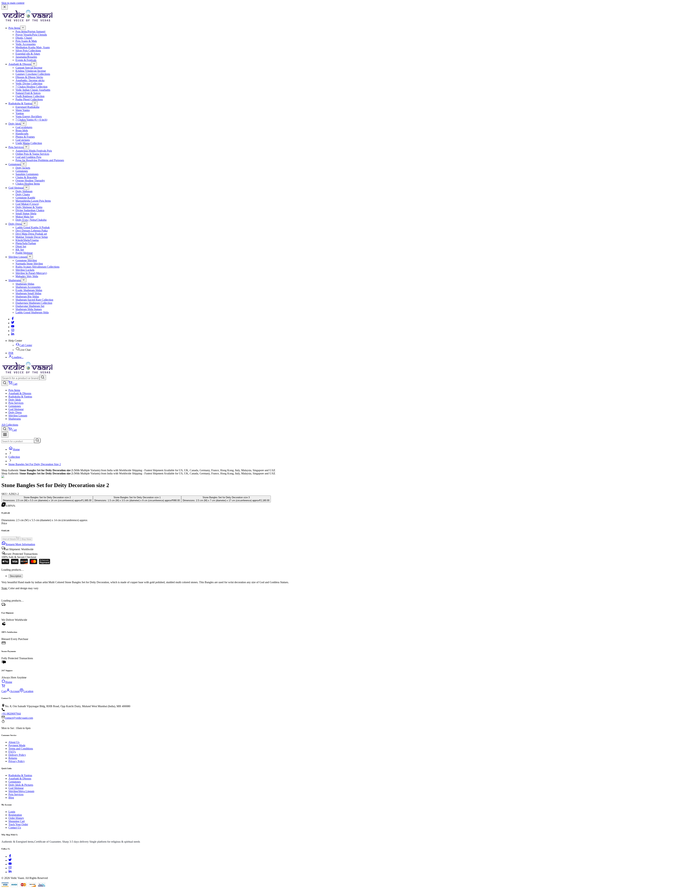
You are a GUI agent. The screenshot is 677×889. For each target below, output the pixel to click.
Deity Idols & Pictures (20, 784)
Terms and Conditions (20, 748)
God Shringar (16, 187)
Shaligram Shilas (25, 283)
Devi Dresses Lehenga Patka (32, 230)
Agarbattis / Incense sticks (30, 80)
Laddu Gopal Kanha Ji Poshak (33, 227)
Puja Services (15, 147)
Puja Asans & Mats (26, 41)
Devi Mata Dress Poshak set (31, 233)
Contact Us (14, 827)
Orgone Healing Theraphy (30, 180)
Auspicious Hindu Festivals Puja (34, 150)
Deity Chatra (23, 194)
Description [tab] (15, 576)
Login (11, 811)
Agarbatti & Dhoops (19, 64)
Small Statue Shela (26, 213)
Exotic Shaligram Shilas (29, 290)
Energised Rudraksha (27, 106)
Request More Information (20, 544)
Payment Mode (16, 745)
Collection (14, 456)
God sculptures (24, 127)
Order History (16, 818)
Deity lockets (23, 167)
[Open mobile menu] (4, 435)
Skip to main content (12, 2)
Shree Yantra (23, 110)
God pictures (23, 139)
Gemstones (14, 164)
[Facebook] (12, 319)
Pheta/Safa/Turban (26, 243)
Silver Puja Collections (28, 50)
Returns (12, 758)
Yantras (20, 113)
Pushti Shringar (24, 252)
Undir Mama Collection (29, 143)
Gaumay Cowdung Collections (33, 73)
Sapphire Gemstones (27, 174)
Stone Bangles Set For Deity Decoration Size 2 (34, 464)
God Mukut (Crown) (27, 203)
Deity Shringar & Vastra (29, 207)
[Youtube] (12, 326)
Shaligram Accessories (28, 287)
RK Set (20, 249)
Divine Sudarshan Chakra (30, 210)
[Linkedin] (12, 334)
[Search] (42, 377)
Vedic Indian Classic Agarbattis (33, 89)
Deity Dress (15, 223)
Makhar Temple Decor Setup (32, 236)
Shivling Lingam (17, 256)
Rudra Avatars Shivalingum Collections (37, 266)
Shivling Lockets (25, 269)
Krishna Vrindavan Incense (31, 70)
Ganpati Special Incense (29, 67)
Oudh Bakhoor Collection (30, 96)
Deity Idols (14, 123)
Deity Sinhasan (24, 191)
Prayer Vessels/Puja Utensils (31, 34)
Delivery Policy (17, 754)
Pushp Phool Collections (29, 99)
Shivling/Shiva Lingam (21, 791)
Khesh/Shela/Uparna (27, 240)
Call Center (25, 345)
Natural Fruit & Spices (28, 93)
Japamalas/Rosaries (26, 56)
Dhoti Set (21, 246)
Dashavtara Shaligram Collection (34, 302)
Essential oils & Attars (28, 53)
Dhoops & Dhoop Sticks (29, 77)
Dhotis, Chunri (24, 37)
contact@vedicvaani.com (19, 717)
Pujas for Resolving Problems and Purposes (40, 160)
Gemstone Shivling (26, 260)
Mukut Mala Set (24, 216)
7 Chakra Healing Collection (31, 86)
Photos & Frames (25, 136)
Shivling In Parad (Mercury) (31, 273)
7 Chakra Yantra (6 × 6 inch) (31, 119)
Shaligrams (14, 280)
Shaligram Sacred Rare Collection (34, 299)
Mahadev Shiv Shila (27, 276)
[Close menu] (4, 7)
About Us (13, 742)
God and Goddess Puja (28, 157)
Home (16, 449)
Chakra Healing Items (28, 183)
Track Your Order (18, 824)
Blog (11, 797)
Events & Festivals (26, 60)
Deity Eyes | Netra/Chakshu (31, 219)
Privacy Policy (16, 761)
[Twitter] (12, 322)
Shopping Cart (16, 821)
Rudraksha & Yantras (20, 103)
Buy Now (26, 539)
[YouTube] (10, 864)
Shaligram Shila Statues (29, 309)
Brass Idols (22, 130)
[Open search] (4, 383)
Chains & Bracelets (26, 177)
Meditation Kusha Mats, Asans (33, 47)
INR (10, 352)
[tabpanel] (338, 585)
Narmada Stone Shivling (29, 263)
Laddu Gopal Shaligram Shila (32, 312)
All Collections (9, 424)
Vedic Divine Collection (29, 83)
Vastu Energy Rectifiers (29, 116)
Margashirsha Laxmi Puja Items (33, 200)
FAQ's (12, 751)
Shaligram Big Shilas (27, 296)
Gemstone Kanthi (25, 197)
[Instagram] (12, 330)
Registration (15, 814)
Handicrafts (22, 133)
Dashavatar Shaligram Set (30, 306)
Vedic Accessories (26, 44)
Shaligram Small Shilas (28, 293)
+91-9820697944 (11, 713)
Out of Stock (9, 539)
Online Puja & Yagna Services (32, 153)
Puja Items (14, 27)
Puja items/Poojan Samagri (30, 31)
